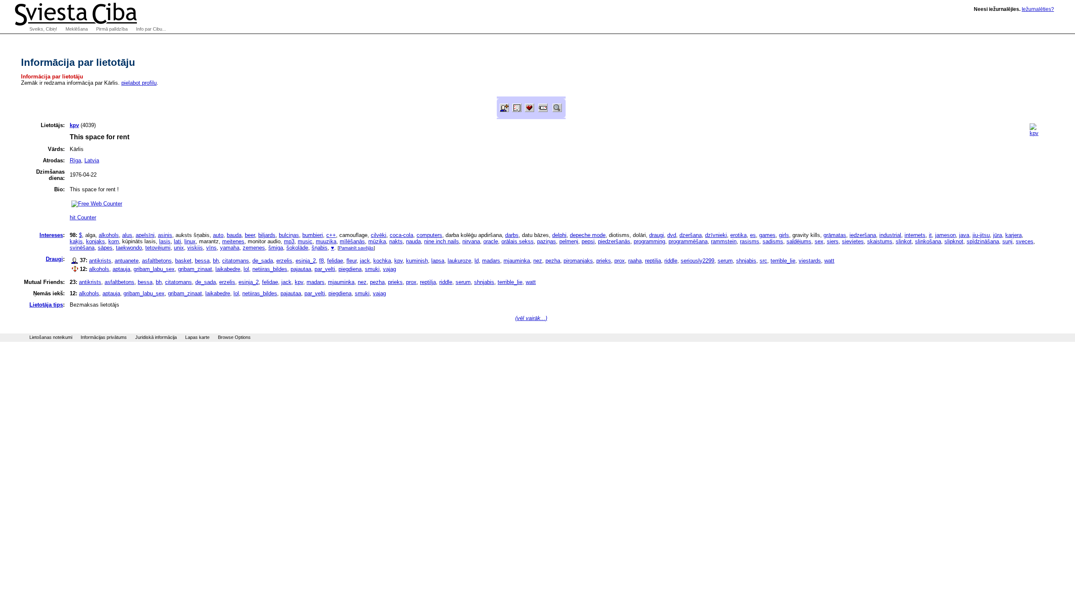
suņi (1007, 241)
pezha (552, 261)
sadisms (773, 241)
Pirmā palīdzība (112, 28)
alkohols (109, 235)
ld (477, 261)
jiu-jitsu (981, 235)
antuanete (127, 261)
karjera (1013, 235)
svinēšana (82, 248)
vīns (211, 248)
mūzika (377, 241)
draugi (656, 235)
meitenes (233, 241)
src (763, 261)
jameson (945, 235)
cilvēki (378, 235)
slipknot (953, 241)
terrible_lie (783, 261)
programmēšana (688, 241)
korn (113, 241)
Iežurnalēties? (1038, 9)
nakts (396, 241)
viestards (810, 261)
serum (725, 261)
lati (177, 241)
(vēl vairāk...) (531, 318)
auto (218, 235)
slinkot (904, 241)
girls (784, 235)
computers (429, 235)
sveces (1024, 241)
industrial (890, 235)
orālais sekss (517, 241)
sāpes (105, 248)
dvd (671, 235)
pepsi (588, 241)
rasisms (749, 241)
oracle (490, 241)
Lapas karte (197, 337)
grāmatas (834, 235)
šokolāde (297, 248)
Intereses (51, 235)
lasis (164, 241)
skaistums (879, 241)
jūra (997, 235)
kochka (382, 261)
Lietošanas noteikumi (50, 337)
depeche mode (588, 235)
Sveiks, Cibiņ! (43, 28)
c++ (331, 235)
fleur (351, 261)
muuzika (326, 241)
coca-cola (401, 235)
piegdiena (350, 269)
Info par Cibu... (151, 28)
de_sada (262, 261)
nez (537, 261)
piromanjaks (578, 261)
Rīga (75, 160)
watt (829, 261)
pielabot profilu (139, 83)
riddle (670, 261)
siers (833, 241)
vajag (389, 269)
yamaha (229, 248)
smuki (372, 269)
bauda (234, 235)
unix (179, 248)
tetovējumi (157, 248)
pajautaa (301, 269)
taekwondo (129, 248)
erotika (738, 235)
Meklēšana (77, 28)
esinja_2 (306, 261)
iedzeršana (863, 235)
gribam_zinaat (195, 269)
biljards (266, 235)
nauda (413, 241)
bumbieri (312, 235)
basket (183, 261)
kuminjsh (417, 261)
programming (649, 241)
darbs (512, 235)
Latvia (91, 160)
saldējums (799, 241)
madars (491, 261)
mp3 (289, 241)
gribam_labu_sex (154, 269)
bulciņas (289, 235)
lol (246, 269)
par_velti (325, 269)
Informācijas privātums (104, 337)
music (305, 241)
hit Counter (83, 217)
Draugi (54, 259)
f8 (321, 261)
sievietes (853, 241)
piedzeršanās (614, 241)
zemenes (254, 248)
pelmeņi (568, 241)
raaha (635, 261)
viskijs (195, 248)
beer (250, 235)
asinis (165, 235)
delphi (559, 235)
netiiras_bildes (269, 269)
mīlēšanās (352, 241)
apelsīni (145, 235)
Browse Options (234, 337)
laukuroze (459, 261)
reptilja (653, 261)
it (930, 235)
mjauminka (516, 261)
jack (365, 261)
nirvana (471, 241)
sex (819, 241)
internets (915, 235)
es (753, 235)
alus (127, 235)
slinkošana (928, 241)
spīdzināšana (983, 241)
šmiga (275, 248)
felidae (335, 261)
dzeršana (690, 235)
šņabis (320, 248)
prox (619, 261)
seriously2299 (697, 261)
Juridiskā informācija (156, 337)
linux (190, 241)
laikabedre (227, 269)
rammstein (724, 241)
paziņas (546, 241)
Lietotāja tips (46, 305)
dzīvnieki (716, 235)
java (964, 235)
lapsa (437, 261)
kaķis (76, 241)
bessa (202, 261)
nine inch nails (441, 241)
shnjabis (746, 261)
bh (216, 261)
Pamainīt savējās (356, 247)
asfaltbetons (157, 261)
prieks (603, 261)
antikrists (100, 261)
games (767, 235)
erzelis (284, 261)
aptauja (121, 269)
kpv (398, 261)
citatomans (235, 261)
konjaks (95, 241)
